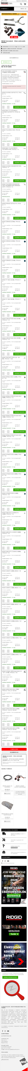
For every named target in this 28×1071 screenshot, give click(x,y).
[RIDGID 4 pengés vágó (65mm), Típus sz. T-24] (25, 455)
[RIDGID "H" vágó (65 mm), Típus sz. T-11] (25, 280)
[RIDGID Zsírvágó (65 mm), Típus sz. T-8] (25, 222)
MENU (22, 9)
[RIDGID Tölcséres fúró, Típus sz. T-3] (25, 130)
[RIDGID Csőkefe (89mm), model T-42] (25, 605)
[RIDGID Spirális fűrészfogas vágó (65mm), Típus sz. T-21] (25, 397)
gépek (20, 1011)
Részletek (8, 793)
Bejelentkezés (24, 0)
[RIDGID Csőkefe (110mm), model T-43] (25, 621)
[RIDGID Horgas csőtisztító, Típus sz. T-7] (25, 204)
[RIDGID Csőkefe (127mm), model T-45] (25, 638)
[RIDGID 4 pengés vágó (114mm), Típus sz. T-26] (25, 494)
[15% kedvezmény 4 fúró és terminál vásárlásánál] (25, 72)
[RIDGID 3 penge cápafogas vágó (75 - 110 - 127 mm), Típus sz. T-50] (25, 672)
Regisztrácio (18, 0)
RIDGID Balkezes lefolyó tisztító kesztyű (7, 814)
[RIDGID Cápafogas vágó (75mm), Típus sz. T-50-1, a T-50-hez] (25, 690)
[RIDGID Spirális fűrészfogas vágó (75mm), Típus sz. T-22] (25, 416)
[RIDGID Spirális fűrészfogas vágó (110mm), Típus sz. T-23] (25, 435)
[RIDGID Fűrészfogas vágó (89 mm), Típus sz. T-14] (25, 338)
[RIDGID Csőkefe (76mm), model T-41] (25, 588)
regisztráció (19, 46)
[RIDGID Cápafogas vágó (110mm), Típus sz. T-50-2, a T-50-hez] (25, 709)
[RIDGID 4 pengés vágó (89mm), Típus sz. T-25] (25, 474)
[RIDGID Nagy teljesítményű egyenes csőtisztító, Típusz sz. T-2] (25, 111)
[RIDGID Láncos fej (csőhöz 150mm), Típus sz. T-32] (25, 533)
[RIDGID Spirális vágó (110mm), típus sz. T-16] (25, 377)
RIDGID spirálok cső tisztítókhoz (7, 786)
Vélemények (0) (14, 58)
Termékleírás (14, 749)
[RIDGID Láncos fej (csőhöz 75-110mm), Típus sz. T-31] (25, 513)
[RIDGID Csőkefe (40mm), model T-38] (25, 571)
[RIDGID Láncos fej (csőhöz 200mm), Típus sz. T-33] (25, 552)
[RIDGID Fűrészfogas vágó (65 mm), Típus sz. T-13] (25, 319)
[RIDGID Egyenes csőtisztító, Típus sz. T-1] (25, 93)
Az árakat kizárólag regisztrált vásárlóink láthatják (20, 793)
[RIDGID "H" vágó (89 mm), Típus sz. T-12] (25, 300)
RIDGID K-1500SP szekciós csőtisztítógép (20, 786)
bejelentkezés (12, 46)
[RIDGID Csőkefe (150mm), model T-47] (25, 655)
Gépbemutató (6, 62)
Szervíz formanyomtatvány (8, 863)
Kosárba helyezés (19, 107)
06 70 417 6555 (6, 67)
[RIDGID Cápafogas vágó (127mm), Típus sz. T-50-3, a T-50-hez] (25, 728)
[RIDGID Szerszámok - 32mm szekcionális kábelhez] (14, 27)
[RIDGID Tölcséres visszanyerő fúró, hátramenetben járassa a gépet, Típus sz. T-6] (25, 185)
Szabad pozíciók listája (10, 977)
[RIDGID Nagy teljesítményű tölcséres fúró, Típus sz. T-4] (25, 148)
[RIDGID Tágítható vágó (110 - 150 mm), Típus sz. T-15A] (25, 358)
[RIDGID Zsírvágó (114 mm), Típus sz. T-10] (25, 261)
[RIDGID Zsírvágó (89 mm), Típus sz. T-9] (25, 241)
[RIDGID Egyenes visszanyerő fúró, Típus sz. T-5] (25, 166)
